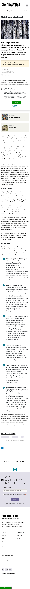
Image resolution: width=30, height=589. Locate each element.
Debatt (3, 11)
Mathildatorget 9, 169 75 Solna (7, 561)
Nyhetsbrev (19, 535)
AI (2, 541)
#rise (7, 440)
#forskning (4, 444)
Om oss (18, 538)
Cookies (4, 573)
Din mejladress (7, 487)
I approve (16, 102)
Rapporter (4, 535)
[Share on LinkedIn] (2, 448)
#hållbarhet (5, 436)
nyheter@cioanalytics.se (7, 556)
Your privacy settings (6, 587)
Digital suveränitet (6, 546)
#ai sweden (15, 436)
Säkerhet (4, 544)
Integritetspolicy (11, 573)
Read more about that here (14, 98)
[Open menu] (27, 5)
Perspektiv (10, 11)
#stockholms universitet (17, 440)
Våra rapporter (18, 11)
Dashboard (27, 11)
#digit (2, 440)
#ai (22, 436)
